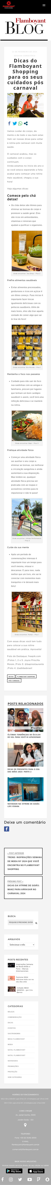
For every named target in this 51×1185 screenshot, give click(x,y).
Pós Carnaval (14, 680)
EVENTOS (12, 1028)
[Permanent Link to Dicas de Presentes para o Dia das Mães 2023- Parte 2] (25, 766)
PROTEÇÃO (12, 1072)
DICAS (10, 1023)
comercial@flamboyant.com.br (25, 1149)
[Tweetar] (15, 123)
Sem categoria (15, 1077)
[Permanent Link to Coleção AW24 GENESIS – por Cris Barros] (12, 991)
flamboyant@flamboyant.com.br (25, 1144)
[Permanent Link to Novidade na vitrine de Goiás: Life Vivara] (25, 801)
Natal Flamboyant (16, 1050)
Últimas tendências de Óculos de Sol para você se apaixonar (24, 735)
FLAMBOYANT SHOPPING (26, 676)
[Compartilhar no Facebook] (9, 123)
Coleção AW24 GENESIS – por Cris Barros (25, 990)
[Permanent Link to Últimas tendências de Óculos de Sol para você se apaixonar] (25, 731)
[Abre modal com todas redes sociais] (26, 123)
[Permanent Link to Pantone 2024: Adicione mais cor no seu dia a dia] (11, 980)
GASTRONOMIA (14, 1033)
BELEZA (11, 1012)
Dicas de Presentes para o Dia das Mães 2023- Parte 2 (24, 770)
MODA (10, 1044)
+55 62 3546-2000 (28, 1138)
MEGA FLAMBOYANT (16, 1039)
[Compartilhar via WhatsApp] (20, 123)
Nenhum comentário (24, 56)
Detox (11, 676)
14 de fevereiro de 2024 (24, 52)
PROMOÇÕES (13, 1066)
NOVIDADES (13, 1061)
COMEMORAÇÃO (15, 1017)
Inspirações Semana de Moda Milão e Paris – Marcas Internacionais (24, 967)
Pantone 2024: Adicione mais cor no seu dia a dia (25, 979)
